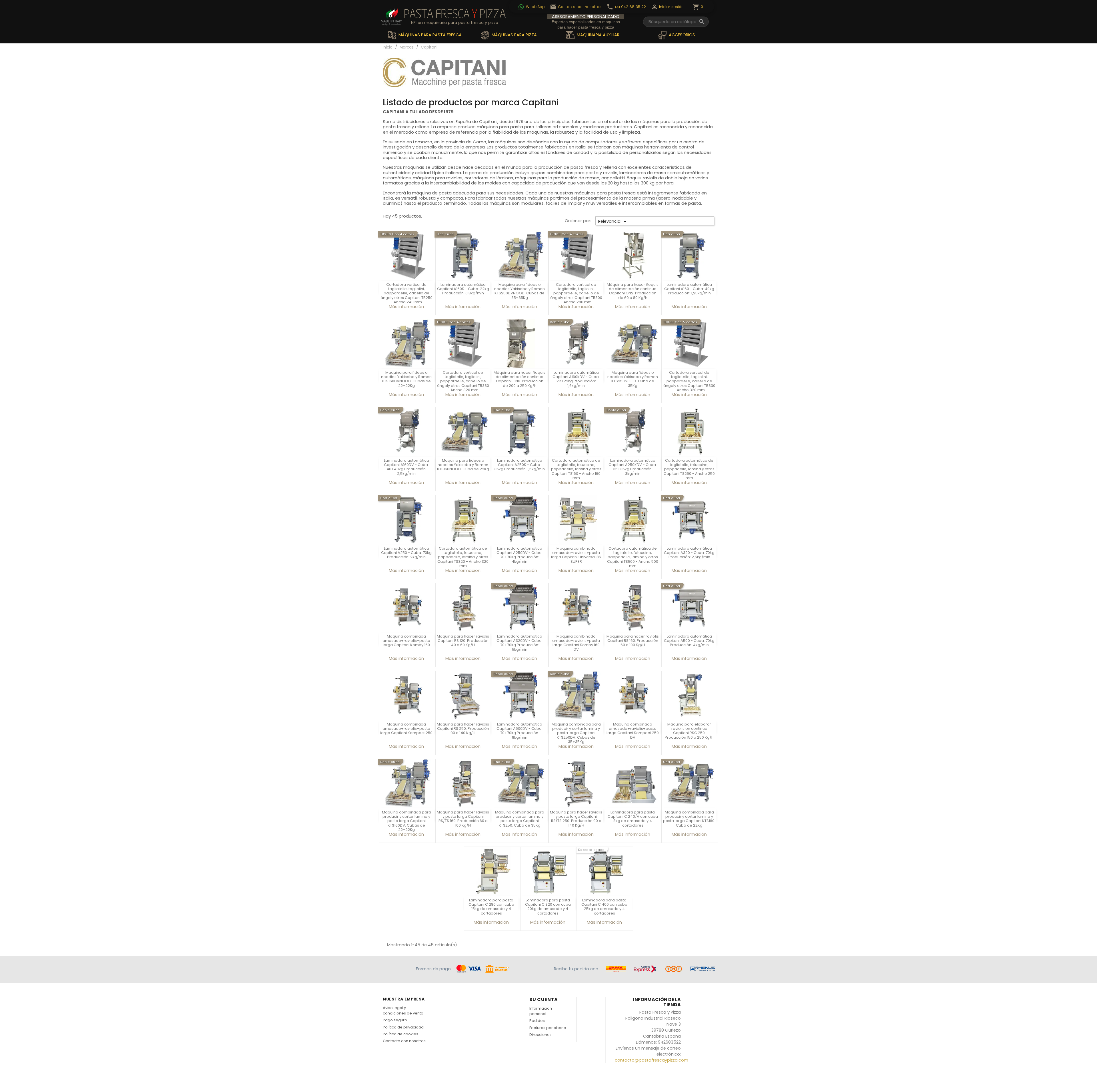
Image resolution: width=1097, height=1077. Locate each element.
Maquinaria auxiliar (597, 35)
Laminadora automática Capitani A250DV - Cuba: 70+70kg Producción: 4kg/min (520, 555)
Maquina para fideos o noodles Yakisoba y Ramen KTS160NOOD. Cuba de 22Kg (463, 465)
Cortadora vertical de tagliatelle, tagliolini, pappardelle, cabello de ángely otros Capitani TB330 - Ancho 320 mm (463, 381)
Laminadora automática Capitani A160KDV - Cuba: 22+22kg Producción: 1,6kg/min (576, 379)
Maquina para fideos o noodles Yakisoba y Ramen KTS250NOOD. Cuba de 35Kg (632, 379)
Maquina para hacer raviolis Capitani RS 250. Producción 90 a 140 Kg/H (463, 729)
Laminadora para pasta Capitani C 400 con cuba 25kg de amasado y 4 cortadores (604, 906)
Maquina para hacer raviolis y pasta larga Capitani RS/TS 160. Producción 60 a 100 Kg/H (463, 818)
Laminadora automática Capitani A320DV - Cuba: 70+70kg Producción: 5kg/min (520, 643)
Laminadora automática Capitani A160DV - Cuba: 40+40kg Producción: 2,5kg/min (406, 467)
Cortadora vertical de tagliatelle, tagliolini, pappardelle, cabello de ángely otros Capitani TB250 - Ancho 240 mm (407, 293)
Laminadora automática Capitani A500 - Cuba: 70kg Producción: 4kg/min (689, 641)
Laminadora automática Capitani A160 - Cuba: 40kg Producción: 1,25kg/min (689, 289)
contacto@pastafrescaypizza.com (651, 1060)
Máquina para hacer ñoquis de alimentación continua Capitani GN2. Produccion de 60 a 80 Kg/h (632, 291)
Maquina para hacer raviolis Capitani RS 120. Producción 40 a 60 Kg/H (463, 641)
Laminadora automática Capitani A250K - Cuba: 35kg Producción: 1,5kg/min (519, 465)
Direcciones (540, 1034)
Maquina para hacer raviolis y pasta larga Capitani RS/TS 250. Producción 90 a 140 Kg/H (576, 818)
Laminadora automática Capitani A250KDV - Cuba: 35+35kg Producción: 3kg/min (632, 467)
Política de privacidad (403, 1027)
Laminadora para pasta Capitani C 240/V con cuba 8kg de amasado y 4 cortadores (633, 818)
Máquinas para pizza (514, 35)
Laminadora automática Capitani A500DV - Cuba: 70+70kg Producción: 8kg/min (520, 731)
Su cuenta (543, 999)
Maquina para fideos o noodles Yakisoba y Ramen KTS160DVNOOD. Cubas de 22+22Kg (406, 379)
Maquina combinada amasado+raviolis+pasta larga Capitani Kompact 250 (406, 729)
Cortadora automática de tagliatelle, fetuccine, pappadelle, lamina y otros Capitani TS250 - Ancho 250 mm (689, 469)
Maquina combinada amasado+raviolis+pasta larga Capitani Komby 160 (406, 641)
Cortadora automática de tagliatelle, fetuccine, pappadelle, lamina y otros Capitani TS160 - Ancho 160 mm (576, 469)
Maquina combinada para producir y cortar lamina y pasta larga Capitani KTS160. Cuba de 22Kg (689, 818)
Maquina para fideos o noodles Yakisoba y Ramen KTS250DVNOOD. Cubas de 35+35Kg (519, 291)
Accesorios (681, 35)
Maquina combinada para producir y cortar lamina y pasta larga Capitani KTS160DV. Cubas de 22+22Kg (406, 821)
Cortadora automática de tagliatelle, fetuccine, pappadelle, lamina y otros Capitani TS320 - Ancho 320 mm (463, 557)
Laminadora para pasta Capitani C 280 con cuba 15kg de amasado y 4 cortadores (491, 906)
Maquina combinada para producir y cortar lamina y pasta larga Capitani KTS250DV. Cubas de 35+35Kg (576, 733)
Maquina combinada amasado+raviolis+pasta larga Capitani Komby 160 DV (576, 643)
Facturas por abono (547, 1027)
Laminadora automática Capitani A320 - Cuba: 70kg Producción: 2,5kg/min (689, 553)
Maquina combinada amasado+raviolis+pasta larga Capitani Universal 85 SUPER (576, 555)
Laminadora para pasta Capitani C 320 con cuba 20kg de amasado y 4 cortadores (548, 906)
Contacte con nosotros (404, 1041)
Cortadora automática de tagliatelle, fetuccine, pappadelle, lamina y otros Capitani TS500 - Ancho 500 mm (632, 557)
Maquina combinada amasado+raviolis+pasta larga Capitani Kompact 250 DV (632, 731)
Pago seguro (395, 1020)
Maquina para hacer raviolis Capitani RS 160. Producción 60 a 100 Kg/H (632, 641)
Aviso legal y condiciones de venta (403, 1010)
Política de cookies (400, 1034)
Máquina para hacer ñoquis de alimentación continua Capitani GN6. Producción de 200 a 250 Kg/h (519, 379)
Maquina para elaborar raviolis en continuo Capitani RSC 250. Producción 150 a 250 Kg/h (689, 731)
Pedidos (537, 1020)
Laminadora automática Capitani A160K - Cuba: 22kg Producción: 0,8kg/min (463, 289)
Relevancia (613, 221)
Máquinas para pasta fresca (429, 35)
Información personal (540, 1011)
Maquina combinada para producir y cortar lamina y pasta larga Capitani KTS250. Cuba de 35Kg (519, 818)
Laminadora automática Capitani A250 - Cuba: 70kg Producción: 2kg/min (406, 553)
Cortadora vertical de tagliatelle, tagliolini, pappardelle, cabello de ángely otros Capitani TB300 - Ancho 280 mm (576, 293)
